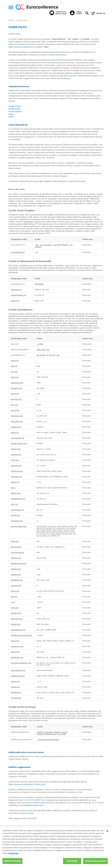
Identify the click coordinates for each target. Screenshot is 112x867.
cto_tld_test (50, 355)
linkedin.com (16, 613)
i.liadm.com (15, 681)
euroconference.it (18, 252)
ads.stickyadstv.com (18, 526)
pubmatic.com (16, 477)
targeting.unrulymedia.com (21, 635)
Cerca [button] (87, 13)
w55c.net (14, 504)
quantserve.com (17, 646)
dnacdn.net (15, 687)
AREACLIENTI (79, 13)
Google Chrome (14, 106)
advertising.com (17, 383)
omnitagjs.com (16, 388)
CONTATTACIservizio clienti (60, 13)
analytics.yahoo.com (19, 443)
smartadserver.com (18, 630)
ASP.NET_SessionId (45, 732)
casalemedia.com (18, 676)
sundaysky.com (17, 471)
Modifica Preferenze (12, 861)
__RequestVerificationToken (48, 739)
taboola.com (16, 574)
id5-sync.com (16, 547)
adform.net (15, 482)
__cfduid (39, 344)
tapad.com (15, 641)
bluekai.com (15, 624)
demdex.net (15, 515)
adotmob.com (16, 290)
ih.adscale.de (16, 585)
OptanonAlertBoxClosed (46, 734)
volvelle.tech (16, 449)
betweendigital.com (18, 295)
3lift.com (14, 366)
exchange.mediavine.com (21, 663)
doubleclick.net (17, 580)
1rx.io (13, 602)
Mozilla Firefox (14, 109)
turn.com (14, 372)
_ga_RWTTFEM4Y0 (61, 245)
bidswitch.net (16, 692)
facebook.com (16, 399)
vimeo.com (15, 301)
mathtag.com (16, 569)
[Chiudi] (107, 831)
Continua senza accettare (95, 861)
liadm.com (15, 541)
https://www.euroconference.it (21, 47)
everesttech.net (17, 421)
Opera (10, 114)
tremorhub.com (17, 416)
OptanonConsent (60, 732)
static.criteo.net (17, 619)
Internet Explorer (15, 111)
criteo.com (15, 460)
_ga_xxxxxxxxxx (45, 245)
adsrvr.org (15, 377)
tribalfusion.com (17, 657)
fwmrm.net (15, 394)
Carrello (100, 13)
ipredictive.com (17, 521)
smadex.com (16, 427)
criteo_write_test (42, 349)
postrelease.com (17, 510)
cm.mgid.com (16, 698)
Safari (10, 117)
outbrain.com (16, 558)
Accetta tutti (72, 861)
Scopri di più (13, 853)
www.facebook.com (18, 563)
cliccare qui (65, 78)
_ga (70, 245)
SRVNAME (39, 284)
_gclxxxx (38, 247)
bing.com (14, 405)
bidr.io (13, 488)
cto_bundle (40, 355)
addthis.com (15, 493)
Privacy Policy (60, 55)
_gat (36, 245)
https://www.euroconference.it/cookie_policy (27, 784)
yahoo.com (15, 591)
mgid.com (15, 608)
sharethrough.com (18, 499)
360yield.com (16, 454)
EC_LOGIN (61, 734)
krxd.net (14, 597)
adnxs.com (15, 652)
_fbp (58, 355)
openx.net (15, 361)
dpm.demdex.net (17, 552)
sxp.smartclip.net (17, 438)
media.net (15, 432)
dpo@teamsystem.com (33, 805)
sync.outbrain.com (18, 670)
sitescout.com (16, 466)
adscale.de (15, 410)
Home (10, 20)
